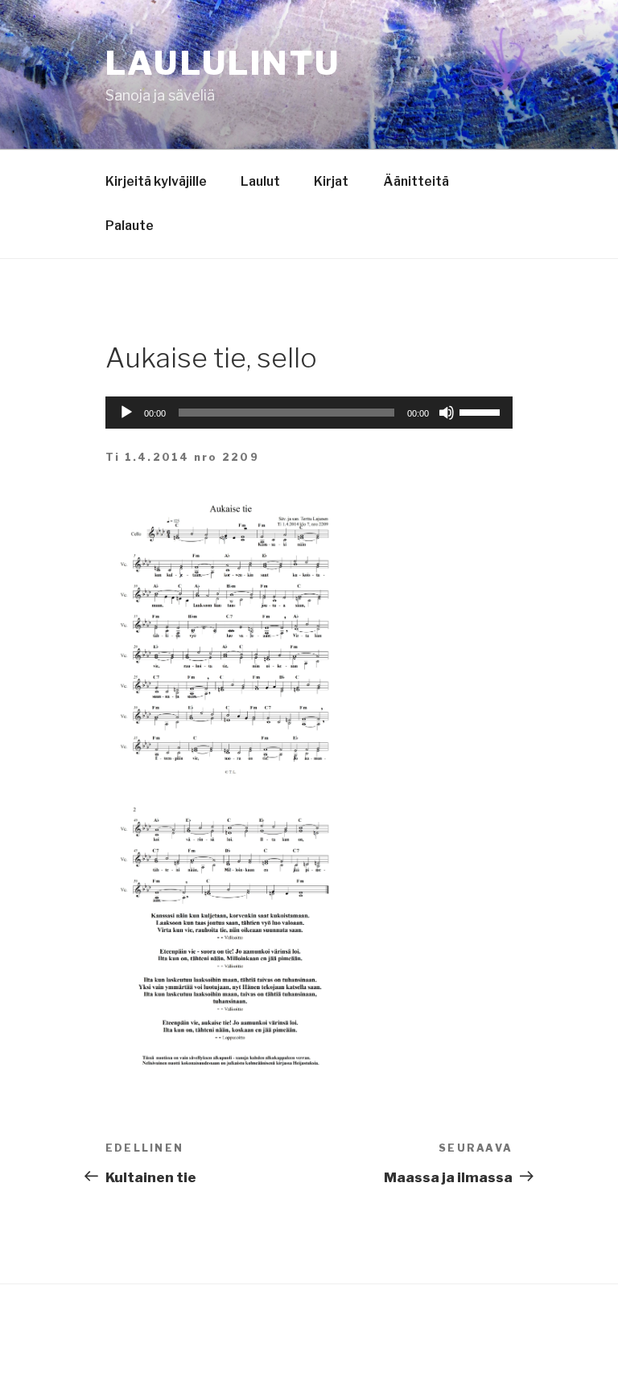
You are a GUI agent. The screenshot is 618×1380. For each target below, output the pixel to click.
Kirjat (331, 181)
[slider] (482, 410)
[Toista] (126, 413)
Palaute (129, 225)
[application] (309, 412)
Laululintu (222, 63)
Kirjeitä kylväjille (156, 181)
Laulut (260, 181)
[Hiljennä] (447, 413)
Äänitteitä (416, 181)
